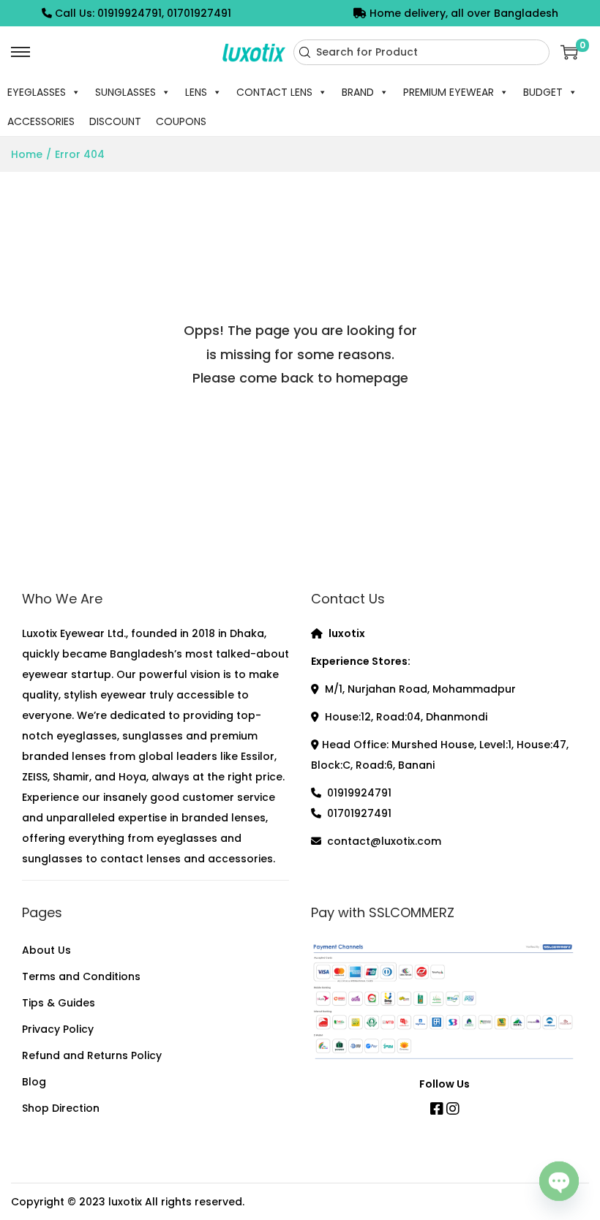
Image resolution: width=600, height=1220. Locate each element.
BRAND (358, 92)
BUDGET (543, 92)
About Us (46, 950)
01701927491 (359, 813)
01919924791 (359, 793)
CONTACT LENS (274, 92)
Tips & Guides (58, 1002)
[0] (569, 52)
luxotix (125, 1201)
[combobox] (421, 52)
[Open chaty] (559, 1182)
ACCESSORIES (41, 121)
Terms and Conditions (81, 976)
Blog (34, 1081)
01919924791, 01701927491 (164, 13)
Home (26, 154)
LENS (196, 92)
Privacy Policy (58, 1029)
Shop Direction (61, 1108)
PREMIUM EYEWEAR (448, 92)
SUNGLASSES (125, 92)
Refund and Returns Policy (92, 1055)
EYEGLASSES (36, 92)
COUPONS (181, 121)
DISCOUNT (115, 121)
